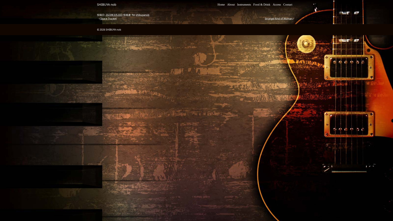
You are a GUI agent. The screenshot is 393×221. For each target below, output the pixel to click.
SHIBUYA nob (106, 4)
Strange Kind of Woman (279, 18)
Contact (287, 4)
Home (221, 4)
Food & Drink (261, 4)
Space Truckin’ (108, 18)
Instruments (244, 4)
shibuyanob (142, 15)
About (231, 4)
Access (277, 4)
